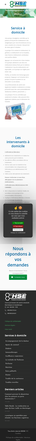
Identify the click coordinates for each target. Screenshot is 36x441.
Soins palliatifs (10, 371)
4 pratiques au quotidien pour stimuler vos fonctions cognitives (17, 417)
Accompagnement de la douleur (17, 341)
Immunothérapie (11, 352)
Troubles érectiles (11, 382)
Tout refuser (18, 226)
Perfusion (8, 363)
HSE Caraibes (9, 17)
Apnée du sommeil (12, 345)
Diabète (8, 348)
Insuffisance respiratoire (14, 356)
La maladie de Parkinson (14, 360)
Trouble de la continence (14, 378)
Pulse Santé (8, 329)
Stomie (7, 375)
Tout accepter (18, 223)
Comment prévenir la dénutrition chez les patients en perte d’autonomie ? (17, 397)
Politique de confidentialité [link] (18, 232)
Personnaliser (18, 229)
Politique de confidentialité (13, 321)
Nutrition (8, 367)
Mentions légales (10, 325)
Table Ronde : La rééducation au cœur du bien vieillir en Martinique (17, 407)
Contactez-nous (19, 277)
